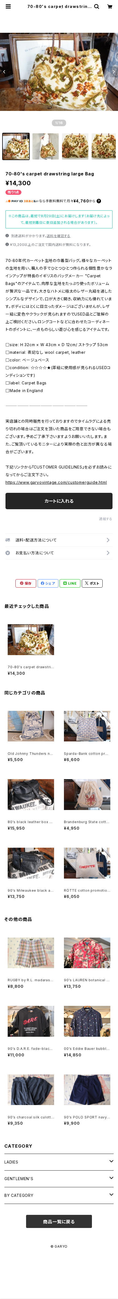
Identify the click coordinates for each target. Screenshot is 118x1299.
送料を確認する (59, 236)
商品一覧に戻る (59, 1221)
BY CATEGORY (18, 1195)
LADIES (11, 1162)
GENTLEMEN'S (18, 1178)
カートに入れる (59, 501)
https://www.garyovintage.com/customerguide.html (56, 482)
